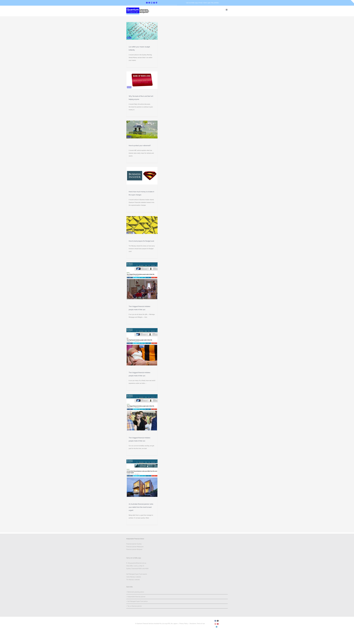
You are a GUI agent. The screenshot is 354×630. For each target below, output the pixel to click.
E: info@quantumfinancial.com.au (136, 563)
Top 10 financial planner (134, 606)
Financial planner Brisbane (134, 549)
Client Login (206, 2)
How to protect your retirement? (140, 145)
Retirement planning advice (135, 592)
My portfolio (215, 2)
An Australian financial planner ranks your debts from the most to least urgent (141, 507)
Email (201, 2)
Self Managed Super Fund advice (137, 601)
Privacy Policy (183, 623)
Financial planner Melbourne (134, 546)
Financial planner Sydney (134, 544)
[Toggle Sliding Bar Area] (352, 1)
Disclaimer (193, 623)
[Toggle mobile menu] (227, 10)
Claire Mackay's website (133, 577)
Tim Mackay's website (133, 579)
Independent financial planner (136, 596)
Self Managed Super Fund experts (136, 574)
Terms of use (201, 623)
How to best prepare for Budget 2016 (141, 241)
